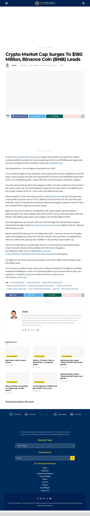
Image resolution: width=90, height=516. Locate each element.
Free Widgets (45, 488)
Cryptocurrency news (64, 285)
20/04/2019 (23, 65)
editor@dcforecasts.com (15, 277)
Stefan (14, 65)
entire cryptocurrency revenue (39, 289)
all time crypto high (17, 282)
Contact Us (45, 490)
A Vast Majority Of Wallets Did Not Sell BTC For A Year (45, 387)
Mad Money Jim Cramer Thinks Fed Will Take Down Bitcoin (71, 362)
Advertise (45, 471)
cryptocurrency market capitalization (41, 285)
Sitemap (79, 503)
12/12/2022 (9, 365)
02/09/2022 (9, 393)
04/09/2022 (64, 367)
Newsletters (41, 505)
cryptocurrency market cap (16, 285)
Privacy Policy (53, 503)
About (45, 468)
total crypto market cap (69, 289)
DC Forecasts (17, 503)
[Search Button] (72, 458)
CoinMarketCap (55, 163)
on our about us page (54, 434)
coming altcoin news (51, 196)
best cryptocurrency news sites (43, 225)
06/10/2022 (37, 367)
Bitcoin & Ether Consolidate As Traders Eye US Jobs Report (16, 388)
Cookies (61, 503)
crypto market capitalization (52, 282)
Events (45, 479)
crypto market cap (33, 282)
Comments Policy (70, 503)
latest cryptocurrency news (22, 157)
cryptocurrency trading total (16, 289)
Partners (45, 485)
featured (56, 289)
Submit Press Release (45, 473)
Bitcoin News (34, 65)
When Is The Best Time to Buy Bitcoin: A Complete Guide (43, 362)
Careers (45, 482)
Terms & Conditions (41, 503)
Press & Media (45, 476)
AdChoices (49, 505)
